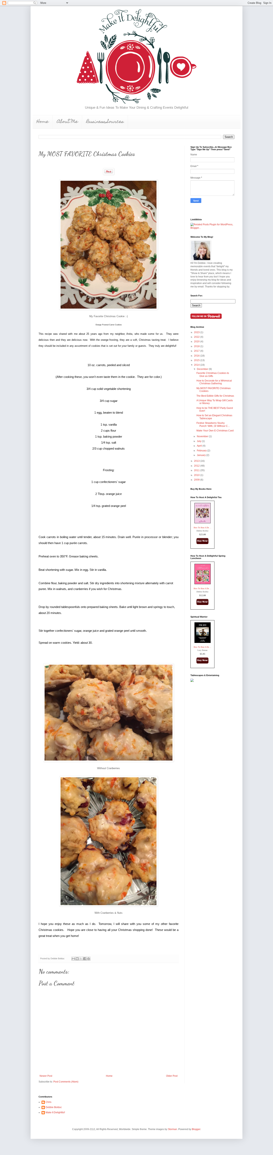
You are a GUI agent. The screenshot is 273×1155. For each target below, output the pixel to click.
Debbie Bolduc (54, 1107)
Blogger (196, 1129)
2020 (197, 341)
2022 (197, 337)
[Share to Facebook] (85, 959)
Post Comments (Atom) (65, 1081)
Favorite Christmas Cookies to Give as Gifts (212, 374)
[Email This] (73, 959)
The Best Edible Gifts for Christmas (215, 395)
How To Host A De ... (202, 527)
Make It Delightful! (55, 1112)
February (202, 450)
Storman (172, 1129)
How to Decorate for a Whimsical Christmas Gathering (214, 382)
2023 (197, 332)
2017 (197, 351)
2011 (197, 470)
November (203, 436)
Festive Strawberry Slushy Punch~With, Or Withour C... (213, 424)
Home (43, 122)
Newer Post (46, 1076)
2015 (197, 360)
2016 (197, 355)
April (199, 445)
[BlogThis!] (77, 959)
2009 (197, 479)
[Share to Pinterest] (89, 959)
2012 (197, 465)
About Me (67, 122)
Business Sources (105, 122)
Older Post (171, 1076)
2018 (197, 346)
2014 (197, 364)
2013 (197, 461)
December (203, 369)
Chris (48, 1102)
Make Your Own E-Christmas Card (215, 430)
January (201, 455)
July (199, 441)
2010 (197, 475)
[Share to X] (81, 959)
